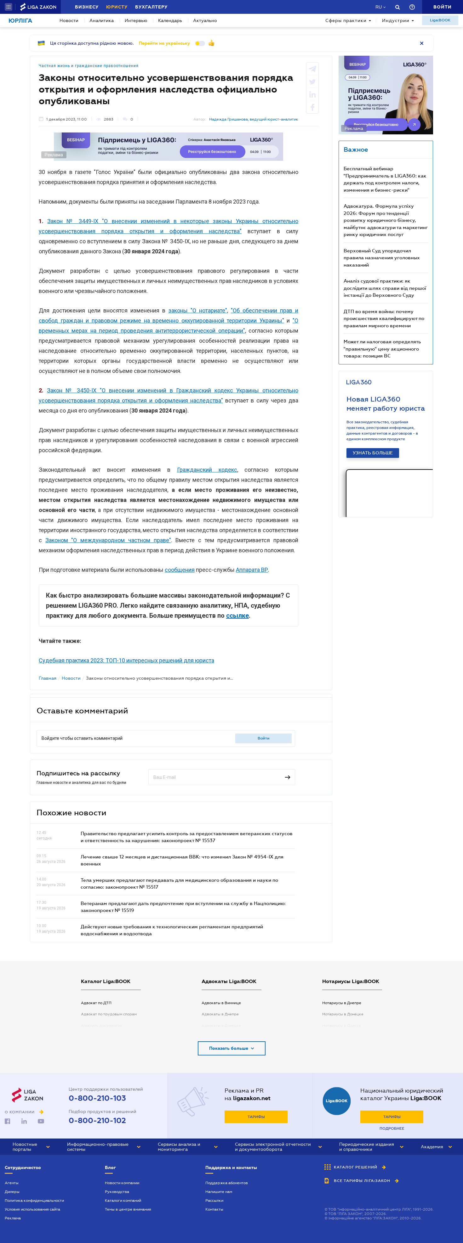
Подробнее (392, 1128)
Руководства (117, 1192)
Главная (47, 678)
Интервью (136, 20)
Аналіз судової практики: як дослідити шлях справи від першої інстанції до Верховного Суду (385, 288)
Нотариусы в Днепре (341, 1003)
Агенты (12, 1183)
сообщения (180, 569)
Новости (69, 20)
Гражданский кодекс (207, 469)
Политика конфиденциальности (34, 1200)
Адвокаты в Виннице (221, 1003)
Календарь (170, 20)
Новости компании (122, 1183)
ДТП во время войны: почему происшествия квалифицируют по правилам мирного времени (384, 318)
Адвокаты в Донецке (221, 1025)
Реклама (13, 1218)
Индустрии (395, 20)
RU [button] (378, 6)
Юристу (117, 6)
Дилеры (12, 1192)
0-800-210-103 (97, 1098)
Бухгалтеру (151, 6)
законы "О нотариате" (198, 310)
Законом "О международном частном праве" (108, 540)
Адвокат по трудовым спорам (109, 1014)
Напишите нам (218, 1192)
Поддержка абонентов (226, 1183)
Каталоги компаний (123, 1200)
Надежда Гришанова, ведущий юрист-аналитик (253, 119)
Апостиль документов (101, 1025)
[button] (8, 7)
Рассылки (214, 1200)
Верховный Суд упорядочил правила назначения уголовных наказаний (382, 257)
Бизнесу (87, 6)
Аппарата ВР (252, 569)
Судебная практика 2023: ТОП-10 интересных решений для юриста (126, 660)
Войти (264, 738)
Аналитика (101, 20)
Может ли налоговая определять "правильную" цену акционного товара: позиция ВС (382, 348)
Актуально (205, 20)
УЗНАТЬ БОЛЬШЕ (373, 452)
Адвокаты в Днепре (220, 1014)
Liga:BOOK (440, 20)
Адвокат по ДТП (96, 1003)
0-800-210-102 (97, 1120)
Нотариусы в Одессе (341, 1025)
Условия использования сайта (32, 1209)
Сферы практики (346, 20)
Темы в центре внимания (128, 1209)
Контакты (214, 1209)
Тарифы (256, 1117)
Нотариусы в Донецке (342, 1014)
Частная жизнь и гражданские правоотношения (89, 66)
